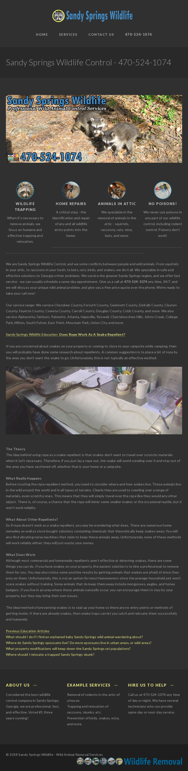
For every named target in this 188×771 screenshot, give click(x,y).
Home (42, 34)
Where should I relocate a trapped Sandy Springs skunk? (50, 654)
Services (68, 34)
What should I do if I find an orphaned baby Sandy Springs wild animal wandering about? (74, 637)
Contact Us (101, 34)
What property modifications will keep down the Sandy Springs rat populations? (68, 648)
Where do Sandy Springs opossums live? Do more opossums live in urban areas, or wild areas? (79, 643)
